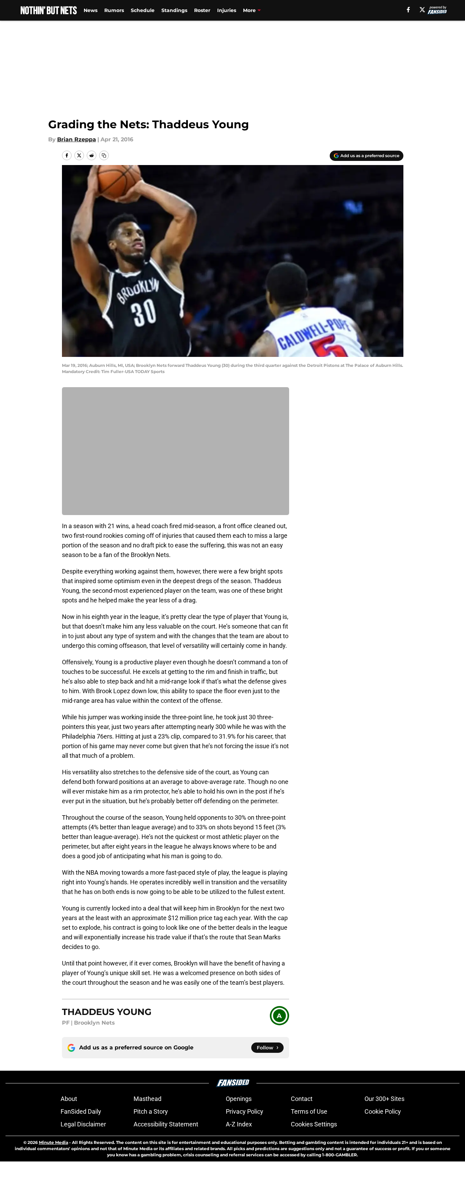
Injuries (226, 10)
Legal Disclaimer (83, 1124)
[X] (422, 9)
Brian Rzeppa (76, 139)
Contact (302, 1098)
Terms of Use (309, 1111)
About (69, 1098)
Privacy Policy (244, 1111)
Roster (202, 10)
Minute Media (53, 1142)
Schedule (143, 10)
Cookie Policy (382, 1111)
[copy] (104, 155)
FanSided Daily (81, 1111)
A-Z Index (239, 1124)
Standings (174, 10)
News (90, 10)
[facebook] (408, 9)
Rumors (114, 10)
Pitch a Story (151, 1111)
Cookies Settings (314, 1124)
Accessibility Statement (166, 1124)
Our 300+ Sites (384, 1098)
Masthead (147, 1098)
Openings (239, 1098)
